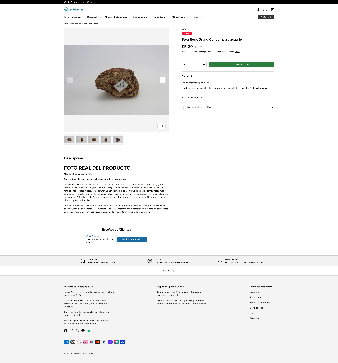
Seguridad (255, 318)
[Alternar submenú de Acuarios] (83, 17)
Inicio (66, 17)
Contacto (254, 292)
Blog (196, 17)
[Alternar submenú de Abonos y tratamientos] (128, 17)
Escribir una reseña (131, 239)
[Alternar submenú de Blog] (200, 17)
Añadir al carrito (241, 64)
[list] (116, 80)
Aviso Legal (255, 297)
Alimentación (159, 17)
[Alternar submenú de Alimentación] (168, 17)
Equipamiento (140, 17)
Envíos (253, 313)
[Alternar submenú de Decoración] (100, 17)
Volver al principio (169, 271)
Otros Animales (180, 17)
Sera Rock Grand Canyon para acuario (84, 24)
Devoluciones (256, 307)
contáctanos (89, 2)
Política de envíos (258, 88)
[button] (272, 9)
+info (237, 51)
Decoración (92, 17)
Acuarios (76, 17)
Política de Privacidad (260, 302)
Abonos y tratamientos (116, 17)
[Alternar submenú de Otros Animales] (189, 17)
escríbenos (77, 2)
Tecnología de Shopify (88, 353)
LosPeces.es (74, 353)
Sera (184, 29)
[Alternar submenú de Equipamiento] (148, 17)
